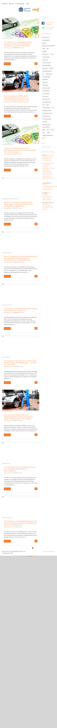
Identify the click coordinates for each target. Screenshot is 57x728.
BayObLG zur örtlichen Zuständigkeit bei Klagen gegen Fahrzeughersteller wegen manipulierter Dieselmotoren (18, 204)
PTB (53, 107)
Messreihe (44, 82)
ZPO (43, 138)
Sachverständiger (46, 119)
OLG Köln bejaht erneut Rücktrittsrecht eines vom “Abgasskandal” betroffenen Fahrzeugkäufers (20, 469)
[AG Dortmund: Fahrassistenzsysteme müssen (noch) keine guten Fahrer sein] (20, 293)
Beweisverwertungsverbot (48, 46)
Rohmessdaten (46, 116)
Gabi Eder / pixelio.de (6, 463)
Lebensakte (48, 74)
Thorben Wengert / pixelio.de (7, 38)
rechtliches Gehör (46, 110)
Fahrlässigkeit (45, 57)
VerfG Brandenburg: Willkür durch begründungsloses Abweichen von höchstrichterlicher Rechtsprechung (16, 98)
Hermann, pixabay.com (6, 357)
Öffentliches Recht (21, 101)
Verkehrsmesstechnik (47, 135)
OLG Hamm (45, 96)
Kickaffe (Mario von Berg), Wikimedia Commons (11, 198)
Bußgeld (44, 51)
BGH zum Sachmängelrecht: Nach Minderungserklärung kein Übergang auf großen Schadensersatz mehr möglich (18, 417)
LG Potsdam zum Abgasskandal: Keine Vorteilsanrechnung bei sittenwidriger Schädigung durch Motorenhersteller (18, 44)
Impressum (45, 551)
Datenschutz (45, 54)
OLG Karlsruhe (45, 99)
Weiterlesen (7, 64)
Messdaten (45, 79)
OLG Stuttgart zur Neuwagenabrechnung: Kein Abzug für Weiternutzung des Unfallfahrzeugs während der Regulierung (20, 523)
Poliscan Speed (46, 107)
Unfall (48, 132)
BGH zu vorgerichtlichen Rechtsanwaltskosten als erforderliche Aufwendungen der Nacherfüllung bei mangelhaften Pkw (20, 258)
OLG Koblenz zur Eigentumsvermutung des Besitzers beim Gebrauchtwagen (48, 196)
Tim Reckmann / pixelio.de (7, 92)
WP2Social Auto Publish (23, 556)
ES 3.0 (52, 54)
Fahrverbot (45, 60)
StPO (48, 130)
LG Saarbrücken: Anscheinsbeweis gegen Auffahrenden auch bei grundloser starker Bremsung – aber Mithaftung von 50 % (48, 175)
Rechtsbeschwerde (47, 113)
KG (43, 74)
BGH (47, 48)
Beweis (44, 43)
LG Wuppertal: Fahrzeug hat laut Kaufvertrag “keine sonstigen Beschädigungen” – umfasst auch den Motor (20, 363)
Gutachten (45, 68)
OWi (43, 105)
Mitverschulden (46, 88)
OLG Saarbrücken (46, 102)
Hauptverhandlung (47, 71)
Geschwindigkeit (46, 65)
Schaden (44, 121)
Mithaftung (45, 85)
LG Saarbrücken (46, 77)
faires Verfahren (46, 62)
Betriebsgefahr (46, 40)
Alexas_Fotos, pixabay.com (7, 517)
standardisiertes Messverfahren (46, 126)
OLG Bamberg (45, 91)
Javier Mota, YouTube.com (7, 304)
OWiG (47, 105)
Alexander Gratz (8, 47)
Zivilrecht (22, 47)
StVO (43, 132)
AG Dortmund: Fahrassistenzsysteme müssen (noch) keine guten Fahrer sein (20, 309)
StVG (52, 130)
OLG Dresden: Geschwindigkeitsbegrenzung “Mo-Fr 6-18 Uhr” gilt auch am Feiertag (50, 186)
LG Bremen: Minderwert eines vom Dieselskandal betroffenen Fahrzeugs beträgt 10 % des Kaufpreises (20, 150)
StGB (43, 130)
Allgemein (21, 366)
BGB (43, 48)
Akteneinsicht (45, 37)
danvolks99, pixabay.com (6, 252)
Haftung (51, 68)
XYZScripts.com (35, 556)
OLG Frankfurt (45, 93)
